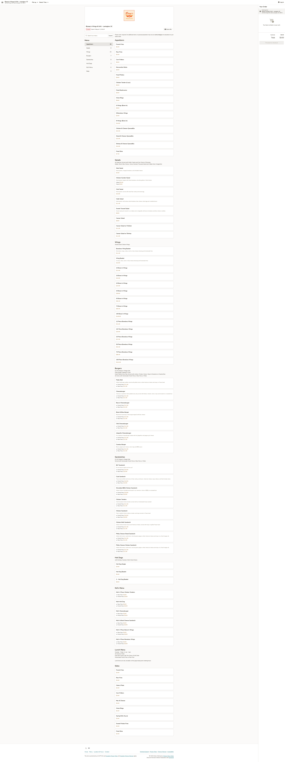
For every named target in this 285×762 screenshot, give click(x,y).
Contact (107, 752)
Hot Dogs (98, 63)
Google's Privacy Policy (112, 756)
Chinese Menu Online (168, 756)
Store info (169, 29)
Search (110, 35)
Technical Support (144, 752)
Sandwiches (98, 59)
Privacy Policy (153, 752)
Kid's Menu (98, 67)
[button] (144, 45)
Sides (98, 71)
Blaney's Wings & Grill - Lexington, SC (16, 2)
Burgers (98, 56)
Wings (98, 52)
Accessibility (170, 752)
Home (86, 752)
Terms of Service (162, 752)
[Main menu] (2, 2)
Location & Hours (99, 752)
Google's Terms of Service (126, 756)
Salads (98, 48)
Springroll (171, 757)
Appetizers (98, 44)
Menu (91, 752)
